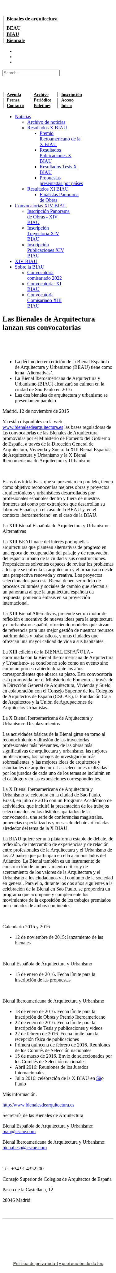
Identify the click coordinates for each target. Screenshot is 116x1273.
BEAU (13, 28)
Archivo (41, 94)
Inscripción (71, 94)
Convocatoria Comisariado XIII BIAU (44, 300)
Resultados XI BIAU (48, 189)
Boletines (42, 105)
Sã (98, 1078)
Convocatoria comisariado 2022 (44, 275)
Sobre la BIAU (30, 267)
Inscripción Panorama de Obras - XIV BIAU (48, 217)
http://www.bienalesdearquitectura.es (38, 1104)
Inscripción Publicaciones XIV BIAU (45, 250)
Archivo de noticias (46, 122)
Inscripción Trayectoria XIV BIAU (43, 233)
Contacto (15, 105)
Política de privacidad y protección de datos (58, 1263)
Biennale (15, 40)
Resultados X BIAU (47, 127)
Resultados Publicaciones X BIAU (55, 155)
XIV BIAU (26, 261)
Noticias (23, 116)
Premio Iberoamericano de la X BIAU (60, 139)
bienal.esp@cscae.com (24, 1147)
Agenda (14, 94)
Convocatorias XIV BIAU (41, 205)
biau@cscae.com (19, 1131)
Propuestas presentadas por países (61, 180)
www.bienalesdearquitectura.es (32, 427)
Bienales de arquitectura (32, 18)
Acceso (67, 100)
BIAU (12, 34)
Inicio (66, 105)
